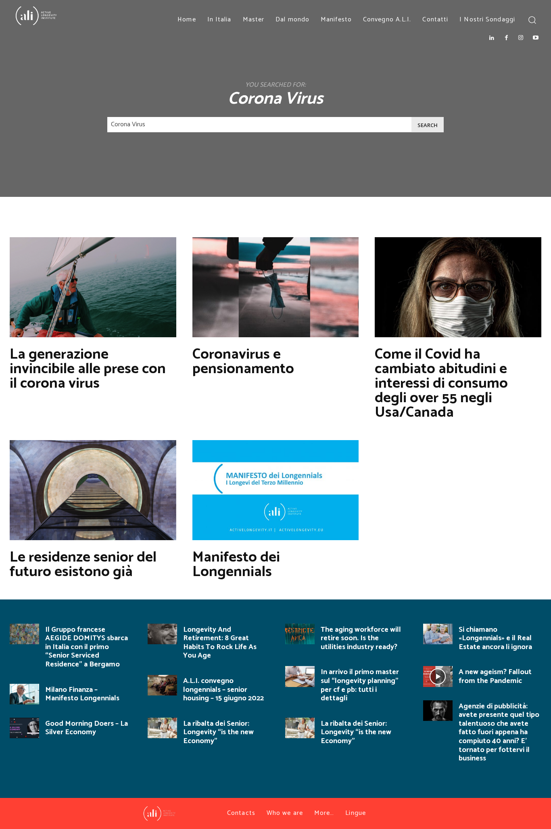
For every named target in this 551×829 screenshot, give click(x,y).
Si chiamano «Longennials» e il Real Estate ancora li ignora (495, 638)
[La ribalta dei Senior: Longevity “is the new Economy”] (162, 728)
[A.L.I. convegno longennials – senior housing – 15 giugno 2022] (162, 685)
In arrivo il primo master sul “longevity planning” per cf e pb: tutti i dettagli (360, 685)
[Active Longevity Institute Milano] (62, 15)
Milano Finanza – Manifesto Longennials (82, 694)
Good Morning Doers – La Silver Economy (86, 728)
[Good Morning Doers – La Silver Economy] (24, 728)
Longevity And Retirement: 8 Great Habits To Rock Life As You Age (220, 643)
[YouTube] (535, 38)
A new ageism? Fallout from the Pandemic (495, 676)
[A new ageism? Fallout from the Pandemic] (438, 676)
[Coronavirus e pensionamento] (275, 287)
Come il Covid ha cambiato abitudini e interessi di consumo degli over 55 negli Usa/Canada (441, 383)
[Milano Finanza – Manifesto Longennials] (24, 694)
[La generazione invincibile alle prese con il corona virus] (93, 287)
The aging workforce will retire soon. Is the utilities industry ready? (361, 638)
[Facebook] (506, 38)
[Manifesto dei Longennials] (275, 490)
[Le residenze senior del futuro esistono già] (93, 490)
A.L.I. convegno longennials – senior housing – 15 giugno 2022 (223, 689)
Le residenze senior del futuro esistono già (83, 564)
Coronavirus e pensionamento (243, 361)
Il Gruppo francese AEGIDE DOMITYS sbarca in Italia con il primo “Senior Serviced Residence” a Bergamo (86, 647)
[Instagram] (520, 38)
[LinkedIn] (491, 38)
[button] (532, 19)
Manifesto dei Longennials (236, 564)
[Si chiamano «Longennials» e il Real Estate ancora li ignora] (438, 634)
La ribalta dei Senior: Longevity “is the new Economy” (218, 732)
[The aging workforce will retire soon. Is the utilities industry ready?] (300, 634)
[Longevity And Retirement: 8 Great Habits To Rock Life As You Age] (162, 634)
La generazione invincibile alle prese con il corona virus (88, 368)
